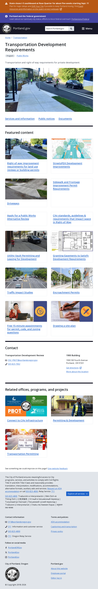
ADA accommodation (60, 522)
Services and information (20, 118)
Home (8, 37)
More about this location (77, 371)
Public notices (46, 118)
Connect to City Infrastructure (25, 420)
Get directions (72, 368)
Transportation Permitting (23, 453)
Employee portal (58, 573)
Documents (65, 118)
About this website (59, 568)
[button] (87, 28)
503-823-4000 (32, 491)
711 (52, 491)
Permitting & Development (68, 420)
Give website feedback (58, 468)
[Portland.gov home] (16, 28)
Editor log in (56, 578)
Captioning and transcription (64, 526)
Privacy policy (57, 531)
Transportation (20, 37)
